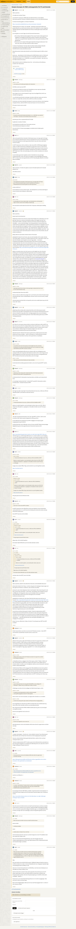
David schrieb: (15, 179)
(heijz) (19, 110)
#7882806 (53, 79)
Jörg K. (16, 847)
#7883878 (53, 451)
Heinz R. (16, 110)
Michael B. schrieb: (16, 454)
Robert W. (16, 165)
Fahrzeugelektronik (5, 16)
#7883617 (53, 341)
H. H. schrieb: (15, 522)
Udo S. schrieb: (15, 769)
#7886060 (53, 750)
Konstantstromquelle (39, 259)
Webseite (3, 33)
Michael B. (16, 79)
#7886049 (53, 717)
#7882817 (53, 135)
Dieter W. (16, 413)
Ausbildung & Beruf (5, 30)
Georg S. (16, 341)
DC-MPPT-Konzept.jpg (17, 73)
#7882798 (53, 10)
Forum (28, 1)
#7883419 (53, 211)
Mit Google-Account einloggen (19, 913)
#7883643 (53, 388)
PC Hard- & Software (5, 24)
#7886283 (53, 766)
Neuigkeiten (18, 1)
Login (73, 1)
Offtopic (3, 31)
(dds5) (19, 413)
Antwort (14, 76)
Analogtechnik (4, 9)
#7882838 (53, 196)
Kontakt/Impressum (23, 926)
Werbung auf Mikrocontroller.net (50, 926)
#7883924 (53, 548)
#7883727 (53, 431)
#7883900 (53, 501)
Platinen (3, 12)
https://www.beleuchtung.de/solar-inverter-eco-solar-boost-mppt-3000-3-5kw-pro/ (30, 434)
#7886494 (53, 816)
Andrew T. (16, 321)
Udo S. (16, 750)
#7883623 (53, 368)
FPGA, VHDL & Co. (5, 19)
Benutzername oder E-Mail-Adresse (17, 901)
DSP (3, 21)
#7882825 (53, 165)
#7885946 (53, 652)
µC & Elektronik (5, 7)
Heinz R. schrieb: (15, 199)
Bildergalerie (4, 36)
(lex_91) (18, 803)
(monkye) (19, 388)
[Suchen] (68, 1)
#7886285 (53, 780)
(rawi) (19, 501)
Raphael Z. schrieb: (16, 82)
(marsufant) (20, 321)
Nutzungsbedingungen (40, 926)
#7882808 (53, 110)
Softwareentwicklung (6, 23)
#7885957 (53, 679)
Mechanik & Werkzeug (6, 14)
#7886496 (53, 847)
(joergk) (18, 847)
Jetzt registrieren (17, 921)
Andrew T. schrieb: (16, 358)
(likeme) (20, 628)
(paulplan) (20, 165)
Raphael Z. (16, 10)
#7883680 (53, 398)
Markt (3, 28)
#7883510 (53, 307)
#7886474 (53, 803)
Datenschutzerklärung (32, 926)
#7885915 (53, 580)
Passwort (14, 904)
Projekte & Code (5, 26)
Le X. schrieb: (15, 818)
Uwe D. (16, 388)
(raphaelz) (20, 10)
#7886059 (53, 731)
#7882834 (53, 177)
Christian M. (17, 628)
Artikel (24, 1)
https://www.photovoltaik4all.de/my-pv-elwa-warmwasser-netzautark (27, 24)
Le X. (15, 803)
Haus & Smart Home (5, 17)
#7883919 (53, 519)
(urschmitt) (19, 750)
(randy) (19, 341)
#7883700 (53, 413)
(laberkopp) (20, 79)
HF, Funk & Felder (5, 10)
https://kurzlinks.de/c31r (18, 468)
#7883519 (53, 321)
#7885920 (53, 628)
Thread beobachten (16, 889)
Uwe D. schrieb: (15, 400)
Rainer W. (16, 501)
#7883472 (53, 283)
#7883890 (53, 473)
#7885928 (53, 638)
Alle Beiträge (4, 5)
